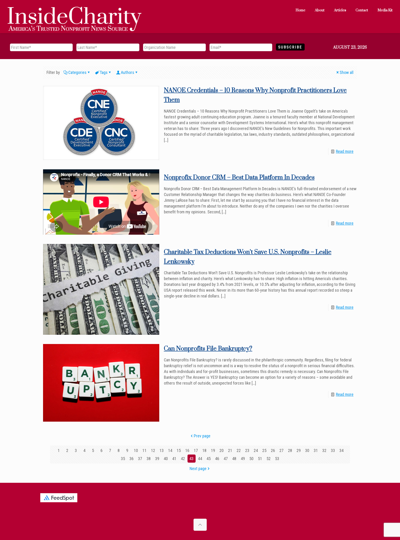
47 (226, 458)
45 (208, 458)
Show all (346, 72)
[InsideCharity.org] (74, 10)
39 (157, 458)
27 (281, 450)
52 (268, 458)
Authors (127, 72)
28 (290, 450)
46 (217, 458)
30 (307, 450)
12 (153, 450)
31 (316, 450)
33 (333, 450)
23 (247, 450)
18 (204, 450)
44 (200, 458)
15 (179, 450)
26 (273, 450)
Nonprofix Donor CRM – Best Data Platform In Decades (239, 177)
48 (234, 458)
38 (149, 458)
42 (183, 458)
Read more (344, 151)
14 (170, 450)
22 (239, 450)
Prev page (202, 435)
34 (341, 450)
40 (166, 458)
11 (144, 450)
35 (123, 458)
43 (191, 458)
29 (299, 450)
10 (136, 450)
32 (324, 450)
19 (213, 450)
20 (221, 450)
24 (256, 450)
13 (161, 450)
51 (260, 458)
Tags (104, 72)
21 (230, 450)
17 (196, 450)
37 (140, 458)
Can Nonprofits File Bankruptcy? (208, 349)
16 (187, 450)
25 (264, 450)
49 (243, 458)
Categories (77, 72)
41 (174, 458)
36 (131, 458)
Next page (198, 468)
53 (277, 458)
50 (251, 458)
